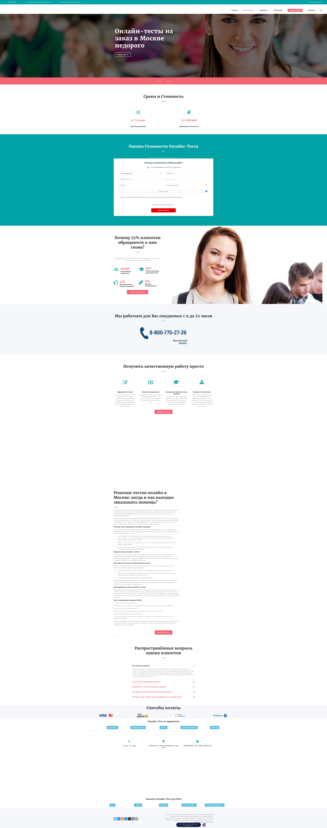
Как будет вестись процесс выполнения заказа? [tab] (152, 692)
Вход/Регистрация (316, 2)
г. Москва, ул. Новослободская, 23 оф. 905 (39, 2)
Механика (215, 727)
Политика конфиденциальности (204, 822)
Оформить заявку (163, 412)
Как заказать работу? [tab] (141, 666)
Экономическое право (189, 727)
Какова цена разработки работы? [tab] (146, 682)
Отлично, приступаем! (137, 292)
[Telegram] (115, 818)
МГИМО (138, 805)
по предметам (171, 721)
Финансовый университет (214, 805)
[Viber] (133, 818)
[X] (129, 818)
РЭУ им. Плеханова (189, 805)
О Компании (278, 10)
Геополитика (112, 727)
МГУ (112, 805)
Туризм (163, 727)
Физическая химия (138, 727)
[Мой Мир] (125, 818)
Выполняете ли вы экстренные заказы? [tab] (149, 687)
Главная (234, 10)
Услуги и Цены (248, 10)
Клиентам (263, 10)
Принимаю (163, 204)
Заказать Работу (295, 10)
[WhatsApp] (136, 818)
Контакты (311, 10)
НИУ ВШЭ (163, 805)
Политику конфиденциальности (166, 204)
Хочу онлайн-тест (163, 632)
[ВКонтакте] (118, 818)
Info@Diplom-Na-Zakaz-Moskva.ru (71, 2)
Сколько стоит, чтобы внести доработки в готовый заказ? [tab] (157, 697)
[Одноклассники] (122, 818)
